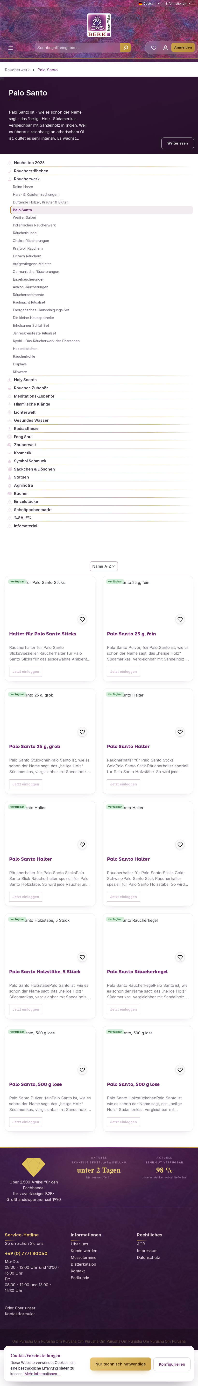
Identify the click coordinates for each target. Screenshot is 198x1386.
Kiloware (20, 372)
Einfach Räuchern (27, 256)
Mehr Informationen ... (42, 1373)
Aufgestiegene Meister (32, 264)
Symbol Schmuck (30, 460)
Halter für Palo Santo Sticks (42, 634)
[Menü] (10, 47)
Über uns (79, 1243)
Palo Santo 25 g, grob (34, 746)
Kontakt (78, 1271)
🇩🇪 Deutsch (149, 3)
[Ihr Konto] (165, 47)
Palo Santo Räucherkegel (137, 972)
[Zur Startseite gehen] (99, 25)
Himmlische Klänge (32, 404)
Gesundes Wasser (31, 420)
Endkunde (80, 1277)
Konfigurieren (172, 1364)
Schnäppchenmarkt (33, 509)
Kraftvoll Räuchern (28, 248)
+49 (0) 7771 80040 (26, 1253)
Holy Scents (25, 379)
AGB (141, 1243)
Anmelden (183, 47)
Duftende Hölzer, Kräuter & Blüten (41, 202)
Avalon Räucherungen (30, 287)
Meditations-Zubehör (34, 396)
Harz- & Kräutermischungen (35, 194)
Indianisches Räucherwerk (34, 225)
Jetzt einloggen (25, 671)
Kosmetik (22, 452)
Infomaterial (25, 525)
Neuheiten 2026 (29, 162)
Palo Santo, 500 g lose (35, 1084)
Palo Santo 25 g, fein (131, 634)
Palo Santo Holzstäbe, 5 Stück (45, 972)
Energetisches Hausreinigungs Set (41, 310)
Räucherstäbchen (31, 170)
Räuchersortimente (28, 295)
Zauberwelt (25, 444)
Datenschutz (148, 1257)
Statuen (21, 477)
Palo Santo (22, 210)
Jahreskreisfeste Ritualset (34, 333)
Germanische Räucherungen (36, 271)
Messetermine (83, 1257)
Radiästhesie (26, 428)
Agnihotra (23, 485)
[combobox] (77, 47)
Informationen (178, 3)
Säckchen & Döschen (34, 469)
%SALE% (23, 517)
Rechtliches (149, 1234)
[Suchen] (125, 47)
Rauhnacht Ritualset (29, 302)
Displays (20, 364)
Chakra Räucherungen (31, 241)
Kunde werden (84, 1250)
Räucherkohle (24, 356)
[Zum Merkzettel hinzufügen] (82, 619)
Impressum (147, 1250)
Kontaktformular (20, 1313)
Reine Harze (23, 187)
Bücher (21, 493)
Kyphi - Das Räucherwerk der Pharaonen (46, 341)
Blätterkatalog (83, 1264)
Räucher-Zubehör (31, 387)
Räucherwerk (27, 178)
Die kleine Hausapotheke (33, 318)
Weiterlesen (177, 143)
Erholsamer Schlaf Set (31, 325)
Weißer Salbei (24, 217)
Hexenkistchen (25, 349)
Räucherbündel (25, 233)
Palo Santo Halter (128, 746)
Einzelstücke (26, 501)
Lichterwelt (24, 412)
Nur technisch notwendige (120, 1364)
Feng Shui (23, 436)
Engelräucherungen (28, 279)
